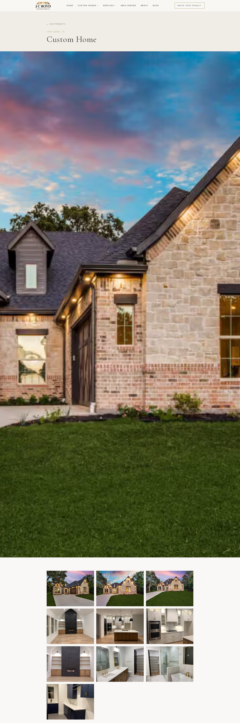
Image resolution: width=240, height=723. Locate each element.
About (144, 5)
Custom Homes (87, 5)
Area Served (128, 5)
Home (70, 5)
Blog (156, 5)
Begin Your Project (190, 5)
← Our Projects (56, 24)
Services (108, 5)
